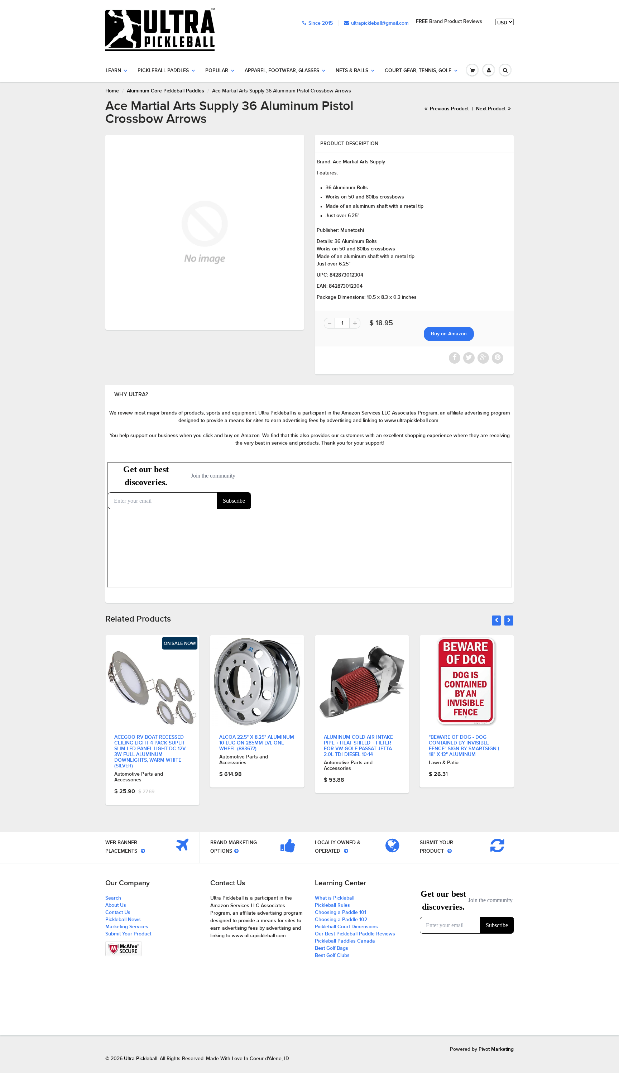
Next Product (491, 108)
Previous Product (448, 108)
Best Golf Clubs (332, 955)
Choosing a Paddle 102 (341, 919)
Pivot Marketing (496, 1049)
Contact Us (117, 912)
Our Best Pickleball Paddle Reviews (355, 934)
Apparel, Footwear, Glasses (282, 70)
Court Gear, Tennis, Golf (418, 70)
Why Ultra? (131, 394)
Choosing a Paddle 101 (340, 912)
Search (113, 898)
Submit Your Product (128, 934)
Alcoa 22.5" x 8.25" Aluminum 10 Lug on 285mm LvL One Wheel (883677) (256, 743)
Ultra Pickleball (140, 1058)
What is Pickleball (334, 898)
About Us (115, 905)
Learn (113, 70)
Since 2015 (320, 23)
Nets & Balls (352, 70)
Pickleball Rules (332, 905)
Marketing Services (126, 926)
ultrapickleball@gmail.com (380, 23)
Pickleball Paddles (163, 70)
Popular (216, 70)
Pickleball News (123, 919)
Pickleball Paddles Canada (345, 941)
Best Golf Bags (331, 948)
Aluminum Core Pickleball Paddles (165, 91)
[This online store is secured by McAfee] (123, 948)
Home (112, 91)
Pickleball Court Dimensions (346, 926)
